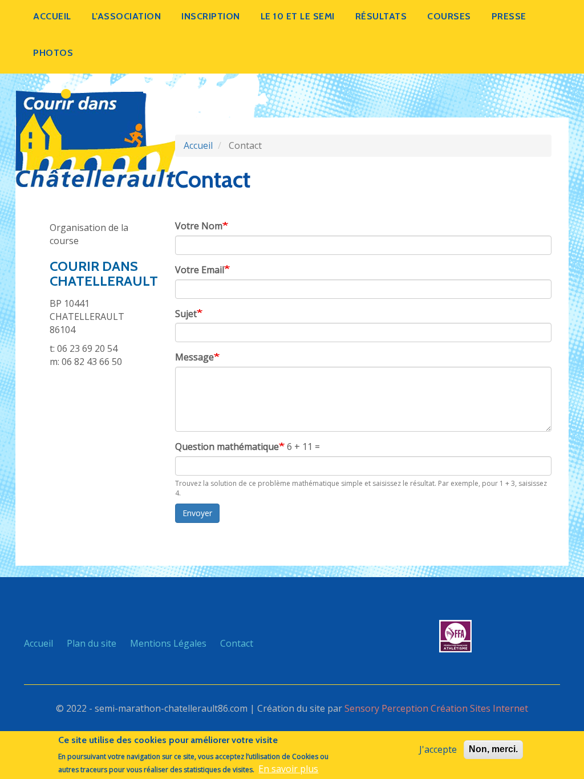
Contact (236, 643)
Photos (53, 52)
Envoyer (197, 513)
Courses (449, 16)
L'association (126, 16)
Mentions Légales (168, 643)
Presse (509, 16)
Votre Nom (198, 226)
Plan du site (91, 643)
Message (194, 357)
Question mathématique (227, 446)
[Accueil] (96, 137)
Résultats (381, 16)
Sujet (186, 313)
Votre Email (199, 269)
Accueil (52, 16)
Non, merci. (493, 749)
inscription (210, 16)
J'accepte (438, 749)
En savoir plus (288, 768)
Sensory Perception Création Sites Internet (436, 708)
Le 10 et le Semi (298, 16)
